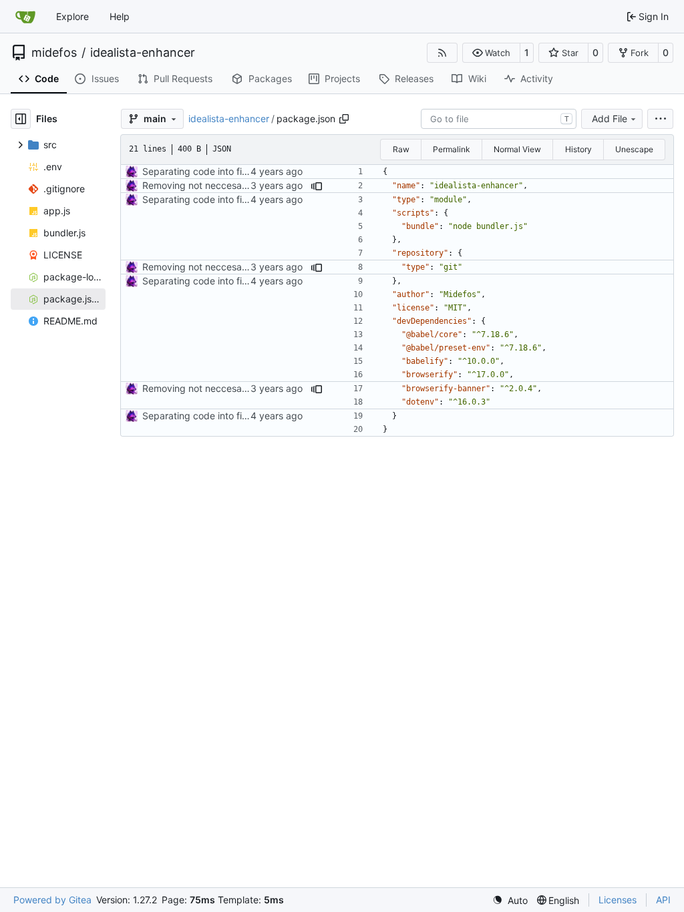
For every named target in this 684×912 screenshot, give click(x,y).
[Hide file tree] (21, 119)
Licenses (617, 899)
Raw (401, 149)
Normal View (517, 149)
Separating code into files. (199, 171)
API (663, 899)
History (578, 149)
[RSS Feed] (442, 53)
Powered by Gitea (52, 899)
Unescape (634, 149)
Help (120, 16)
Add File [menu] (609, 118)
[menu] (660, 119)
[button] (491, 53)
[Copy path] (344, 119)
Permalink (451, 149)
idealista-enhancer (142, 52)
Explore (72, 16)
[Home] (25, 17)
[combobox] (498, 119)
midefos (54, 52)
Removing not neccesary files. (207, 185)
